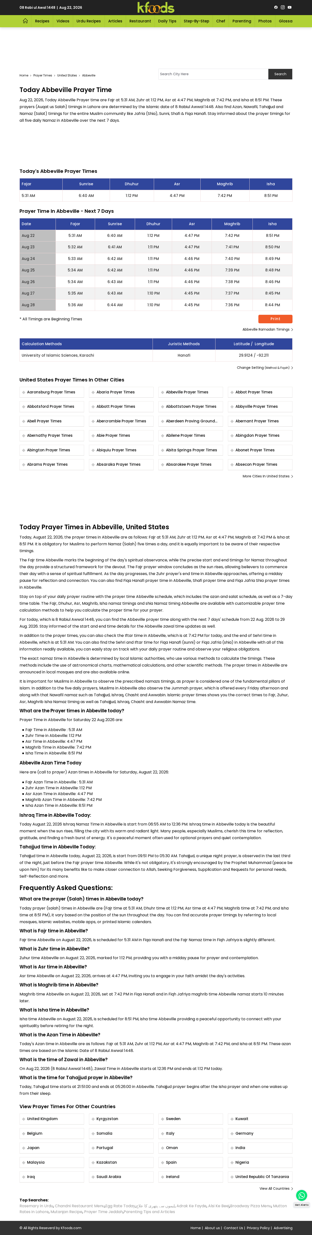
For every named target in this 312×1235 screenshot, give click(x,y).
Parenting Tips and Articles (149, 1212)
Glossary (287, 21)
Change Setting (263, 367)
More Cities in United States (266, 476)
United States (67, 75)
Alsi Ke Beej (218, 1206)
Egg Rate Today (120, 1206)
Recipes (42, 21)
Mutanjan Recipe (66, 1212)
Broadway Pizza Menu (250, 1206)
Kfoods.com (71, 1228)
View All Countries (275, 1188)
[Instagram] (282, 7)
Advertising (283, 1228)
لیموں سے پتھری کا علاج (155, 1206)
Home (24, 75)
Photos (265, 21)
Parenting (242, 21)
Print (276, 318)
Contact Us (233, 1228)
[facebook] (275, 7)
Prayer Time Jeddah (103, 1212)
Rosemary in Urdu (36, 1206)
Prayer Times (42, 75)
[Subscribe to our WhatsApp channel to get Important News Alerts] (301, 1195)
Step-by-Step (196, 21)
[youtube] (289, 7)
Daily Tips (167, 21)
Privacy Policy (258, 1228)
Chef (220, 21)
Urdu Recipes (89, 21)
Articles (115, 21)
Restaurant (140, 21)
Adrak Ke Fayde (191, 1206)
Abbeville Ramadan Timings (266, 329)
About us (212, 1228)
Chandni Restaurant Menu (80, 1206)
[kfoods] (156, 7)
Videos (63, 21)
